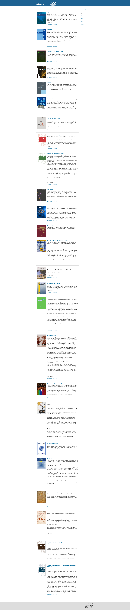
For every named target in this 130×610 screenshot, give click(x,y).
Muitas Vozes (49, 82)
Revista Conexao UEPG (51, 268)
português (82, 24)
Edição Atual (55, 24)
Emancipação (49, 29)
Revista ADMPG (50, 206)
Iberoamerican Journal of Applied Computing (55, 51)
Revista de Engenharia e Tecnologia (53, 283)
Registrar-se (89, 0)
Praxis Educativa (50, 189)
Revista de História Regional (52, 335)
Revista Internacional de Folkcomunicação (54, 383)
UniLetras (49, 511)
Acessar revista (49, 24)
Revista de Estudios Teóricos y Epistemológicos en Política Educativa (59, 297)
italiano (82, 23)
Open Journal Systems (84, 9)
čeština (82, 15)
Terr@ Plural (49, 458)
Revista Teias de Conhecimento (52, 443)
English (82, 18)
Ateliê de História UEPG (51, 12)
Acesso (93, 0)
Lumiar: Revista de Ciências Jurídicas (53, 66)
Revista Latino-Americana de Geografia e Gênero (55, 402)
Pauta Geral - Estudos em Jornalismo (53, 118)
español (82, 20)
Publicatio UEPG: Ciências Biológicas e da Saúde (55, 153)
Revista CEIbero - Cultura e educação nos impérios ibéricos (57, 240)
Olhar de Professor (50, 98)
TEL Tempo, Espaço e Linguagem (53, 492)
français (82, 21)
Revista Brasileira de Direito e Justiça (53, 225)
